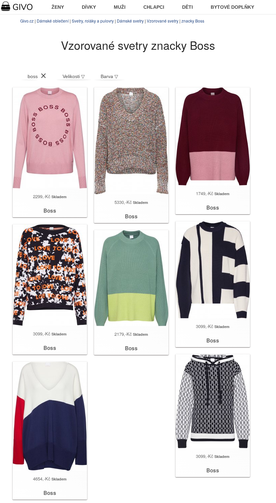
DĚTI (187, 7)
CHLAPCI (153, 7)
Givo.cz (27, 21)
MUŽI (120, 7)
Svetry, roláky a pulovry (93, 21)
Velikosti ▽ (74, 76)
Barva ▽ (109, 76)
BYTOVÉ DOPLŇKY (232, 7)
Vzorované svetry (162, 21)
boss (33, 76)
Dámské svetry (130, 21)
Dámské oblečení (53, 21)
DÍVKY (89, 7)
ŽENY (57, 7)
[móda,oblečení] (21, 6)
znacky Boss (192, 21)
